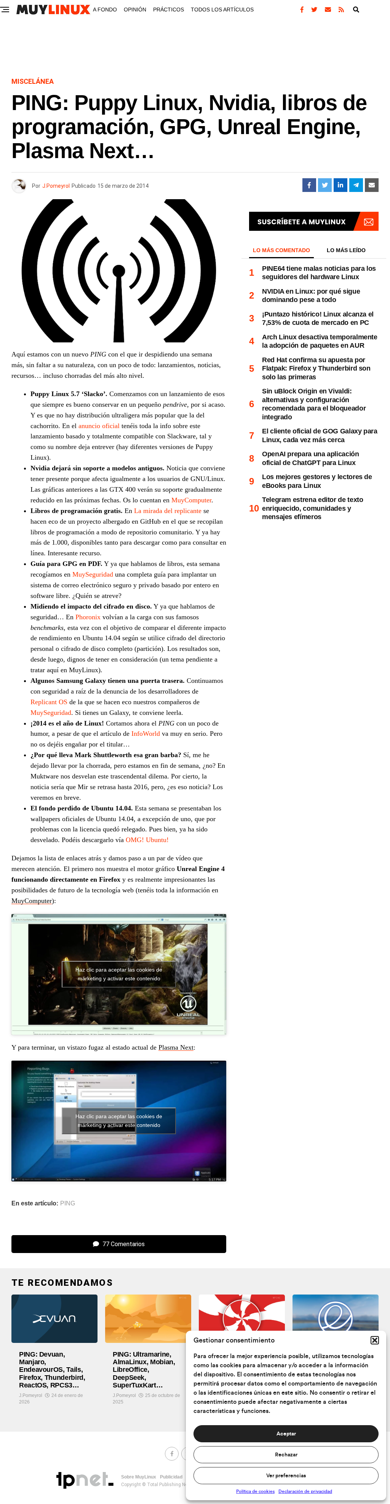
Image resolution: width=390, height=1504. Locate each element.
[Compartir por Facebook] (309, 185)
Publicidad (171, 1477)
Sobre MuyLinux (138, 1477)
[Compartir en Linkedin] (340, 185)
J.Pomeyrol (56, 186)
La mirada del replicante (167, 511)
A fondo (105, 9)
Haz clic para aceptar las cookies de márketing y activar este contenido (118, 974)
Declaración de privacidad (305, 1491)
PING (67, 1203)
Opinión (135, 9)
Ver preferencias (286, 1475)
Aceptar (286, 1434)
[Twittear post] (325, 185)
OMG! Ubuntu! (147, 840)
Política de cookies (255, 1491)
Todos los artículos (222, 9)
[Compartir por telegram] (356, 185)
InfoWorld (145, 733)
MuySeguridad (92, 574)
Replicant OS (48, 702)
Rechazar (286, 1455)
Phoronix (88, 617)
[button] (375, 1340)
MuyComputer (191, 500)
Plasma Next (175, 1047)
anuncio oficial (99, 426)
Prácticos (168, 9)
